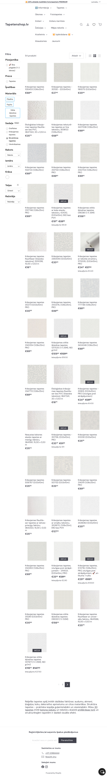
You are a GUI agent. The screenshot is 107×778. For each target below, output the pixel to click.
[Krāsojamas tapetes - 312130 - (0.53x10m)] (63, 78)
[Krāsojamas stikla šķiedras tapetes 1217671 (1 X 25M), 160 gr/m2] (37, 653)
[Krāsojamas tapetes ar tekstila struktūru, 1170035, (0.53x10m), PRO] (90, 252)
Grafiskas (12, 128)
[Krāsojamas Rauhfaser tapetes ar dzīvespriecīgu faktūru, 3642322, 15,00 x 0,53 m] (37, 516)
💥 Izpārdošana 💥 (61, 34)
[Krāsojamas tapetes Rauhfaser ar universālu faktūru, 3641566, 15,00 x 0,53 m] (90, 608)
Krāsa (8, 171)
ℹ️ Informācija (42, 7)
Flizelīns (10, 99)
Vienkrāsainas (14, 144)
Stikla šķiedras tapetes (12, 113)
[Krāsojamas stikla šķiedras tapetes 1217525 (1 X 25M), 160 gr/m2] (63, 338)
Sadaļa (9, 123)
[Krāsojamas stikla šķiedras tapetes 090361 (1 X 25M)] (90, 200)
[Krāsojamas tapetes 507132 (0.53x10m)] (63, 472)
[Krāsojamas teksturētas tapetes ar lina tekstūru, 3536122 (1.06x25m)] (63, 119)
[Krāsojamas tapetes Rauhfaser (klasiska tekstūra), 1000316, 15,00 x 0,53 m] (37, 250)
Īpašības (10, 87)
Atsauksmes (41, 41)
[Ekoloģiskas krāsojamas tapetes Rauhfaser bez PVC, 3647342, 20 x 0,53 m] (37, 119)
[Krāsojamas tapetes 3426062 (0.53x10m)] (90, 512)
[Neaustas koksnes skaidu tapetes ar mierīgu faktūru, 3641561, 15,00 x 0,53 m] (37, 430)
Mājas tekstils (58, 27)
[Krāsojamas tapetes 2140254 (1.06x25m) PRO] (37, 335)
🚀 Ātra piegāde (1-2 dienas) (14, 68)
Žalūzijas (39, 27)
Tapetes (61, 7)
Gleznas (39, 14)
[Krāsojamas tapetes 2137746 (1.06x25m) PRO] (37, 200)
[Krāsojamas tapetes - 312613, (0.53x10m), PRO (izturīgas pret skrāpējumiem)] (90, 384)
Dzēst (17, 123)
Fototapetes (56, 14)
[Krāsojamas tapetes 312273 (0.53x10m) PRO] (37, 295)
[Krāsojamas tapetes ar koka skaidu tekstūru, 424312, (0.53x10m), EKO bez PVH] (63, 205)
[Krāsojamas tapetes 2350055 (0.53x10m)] (63, 248)
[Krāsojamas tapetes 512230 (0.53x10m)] (90, 426)
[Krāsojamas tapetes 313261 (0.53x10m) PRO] (37, 607)
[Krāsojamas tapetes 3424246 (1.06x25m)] (90, 334)
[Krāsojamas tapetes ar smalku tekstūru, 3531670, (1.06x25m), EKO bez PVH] (63, 515)
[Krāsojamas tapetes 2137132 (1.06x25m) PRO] (63, 160)
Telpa (8, 185)
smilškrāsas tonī (86, 709)
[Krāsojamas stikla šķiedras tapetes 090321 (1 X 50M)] (63, 607)
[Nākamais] (67, 684)
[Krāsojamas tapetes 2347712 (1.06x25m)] (37, 380)
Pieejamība (11, 59)
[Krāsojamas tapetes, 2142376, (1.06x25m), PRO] (63, 295)
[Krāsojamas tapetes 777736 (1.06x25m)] (90, 294)
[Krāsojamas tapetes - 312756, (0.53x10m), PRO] (63, 429)
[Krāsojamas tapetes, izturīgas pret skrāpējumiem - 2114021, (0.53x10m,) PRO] (63, 561)
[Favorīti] (94, 24)
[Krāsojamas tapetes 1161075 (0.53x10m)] (90, 78)
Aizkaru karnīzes (57, 21)
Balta (7, 177)
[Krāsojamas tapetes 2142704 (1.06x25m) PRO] (90, 160)
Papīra (9, 104)
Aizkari (38, 21)
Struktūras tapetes (13, 139)
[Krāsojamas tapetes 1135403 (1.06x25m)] (37, 78)
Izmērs (9, 160)
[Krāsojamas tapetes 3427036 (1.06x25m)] (90, 116)
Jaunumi (56, 41)
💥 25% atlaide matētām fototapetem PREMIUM (46, 2)
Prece (8, 76)
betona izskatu (48, 709)
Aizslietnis (40, 34)
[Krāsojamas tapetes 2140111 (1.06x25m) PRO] (90, 473)
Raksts (9, 149)
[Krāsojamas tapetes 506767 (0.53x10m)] (37, 472)
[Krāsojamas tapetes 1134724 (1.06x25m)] (37, 159)
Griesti (10, 190)
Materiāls (10, 93)
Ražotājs (10, 196)
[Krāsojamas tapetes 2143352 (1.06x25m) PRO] (37, 558)
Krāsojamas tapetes (13, 133)
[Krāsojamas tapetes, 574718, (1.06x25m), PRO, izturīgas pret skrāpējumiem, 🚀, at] (90, 563)
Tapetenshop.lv (17, 24)
